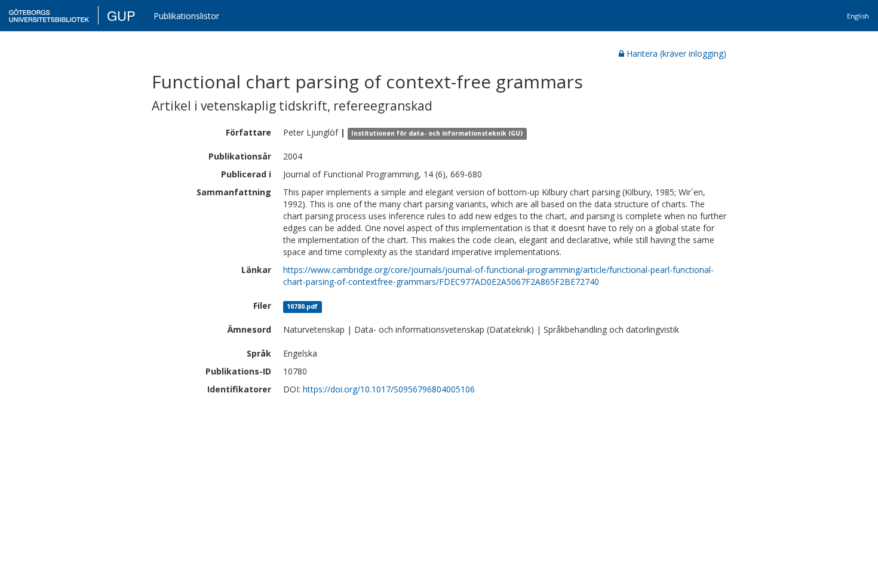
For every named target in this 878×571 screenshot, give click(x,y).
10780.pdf (302, 306)
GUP (121, 15)
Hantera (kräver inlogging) (676, 53)
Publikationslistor (186, 16)
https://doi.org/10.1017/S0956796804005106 (389, 389)
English (858, 15)
